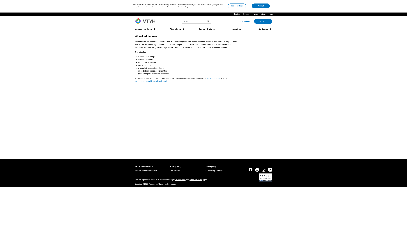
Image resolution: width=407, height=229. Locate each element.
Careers (246, 14)
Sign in (261, 21)
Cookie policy (210, 166)
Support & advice (207, 29)
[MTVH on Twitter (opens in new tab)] (256, 171)
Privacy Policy (180, 180)
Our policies (175, 170)
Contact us (263, 29)
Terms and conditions (144, 166)
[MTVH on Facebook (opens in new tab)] (249, 171)
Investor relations (259, 14)
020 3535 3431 (213, 78)
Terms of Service (196, 180)
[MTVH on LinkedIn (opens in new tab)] (269, 171)
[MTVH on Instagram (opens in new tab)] (262, 171)
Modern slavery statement (146, 170)
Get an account (245, 21)
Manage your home (144, 29)
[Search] (208, 21)
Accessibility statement (214, 170)
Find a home (176, 29)
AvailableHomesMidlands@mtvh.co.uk (151, 81)
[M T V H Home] (146, 21)
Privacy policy (175, 166)
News (271, 14)
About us (236, 14)
